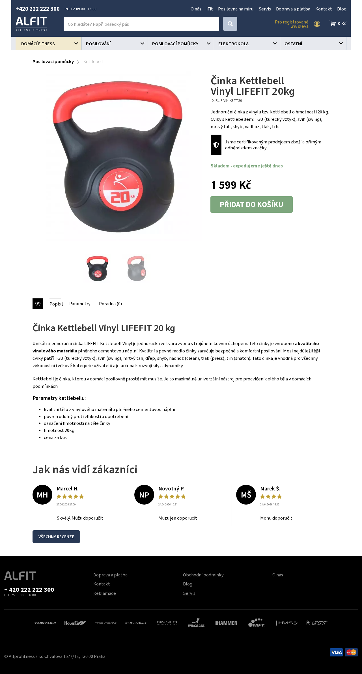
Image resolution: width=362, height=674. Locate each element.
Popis (55, 303)
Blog (341, 8)
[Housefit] (75, 622)
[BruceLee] (196, 622)
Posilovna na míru (235, 8)
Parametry (79, 303)
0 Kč (342, 23)
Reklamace (104, 593)
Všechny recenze (56, 536)
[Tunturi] (45, 622)
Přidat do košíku (251, 204)
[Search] (230, 24)
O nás (196, 8)
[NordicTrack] (136, 622)
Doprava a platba (293, 8)
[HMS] (287, 622)
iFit (209, 8)
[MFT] (256, 622)
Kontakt (323, 8)
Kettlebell (43, 378)
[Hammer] (226, 622)
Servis (264, 8)
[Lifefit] (317, 622)
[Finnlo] (166, 622)
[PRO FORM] (106, 622)
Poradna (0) (110, 303)
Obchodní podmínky (203, 574)
